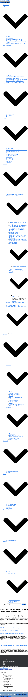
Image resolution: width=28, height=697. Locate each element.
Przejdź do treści (4, 668)
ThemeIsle (15, 666)
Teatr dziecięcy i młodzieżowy (16, 404)
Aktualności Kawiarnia (12, 471)
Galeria (14, 301)
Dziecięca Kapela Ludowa (12, 151)
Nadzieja (8, 162)
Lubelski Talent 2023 (14, 232)
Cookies (5, 659)
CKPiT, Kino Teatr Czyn (12, 305)
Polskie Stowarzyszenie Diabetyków (15, 82)
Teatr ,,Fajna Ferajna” (11, 155)
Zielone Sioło (9, 161)
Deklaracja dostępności (8, 661)
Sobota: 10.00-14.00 (14, 601)
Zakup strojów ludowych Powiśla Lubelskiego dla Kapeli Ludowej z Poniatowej (17, 236)
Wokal (11, 391)
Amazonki (8, 75)
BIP (4, 664)
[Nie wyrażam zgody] (10, 696)
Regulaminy (9, 508)
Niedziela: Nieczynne (14, 602)
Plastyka (11, 396)
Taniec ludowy (13, 401)
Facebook (4, 656)
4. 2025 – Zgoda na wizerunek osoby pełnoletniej (12, 633)
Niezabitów (9, 117)
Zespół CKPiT (9, 38)
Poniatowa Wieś (10, 114)
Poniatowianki (9, 159)
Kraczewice (9, 115)
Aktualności (6, 5)
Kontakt (8, 572)
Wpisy (14, 296)
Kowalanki (9, 157)
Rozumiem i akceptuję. (21, 694)
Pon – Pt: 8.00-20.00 (14, 600)
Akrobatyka (12, 398)
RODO (5, 662)
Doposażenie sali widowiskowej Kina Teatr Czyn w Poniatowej (18, 268)
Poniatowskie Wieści (11, 540)
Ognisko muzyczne (14, 435)
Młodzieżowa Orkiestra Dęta (16, 405)
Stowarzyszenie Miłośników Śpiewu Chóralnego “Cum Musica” (15, 77)
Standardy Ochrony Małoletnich (14, 39)
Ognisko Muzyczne (14, 393)
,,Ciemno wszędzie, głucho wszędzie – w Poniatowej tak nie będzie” (18, 226)
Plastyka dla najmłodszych (15, 394)
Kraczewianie (9, 158)
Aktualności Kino (10, 505)
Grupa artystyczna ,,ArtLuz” (16, 436)
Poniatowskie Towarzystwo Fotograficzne (16, 79)
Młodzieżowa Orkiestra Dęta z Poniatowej (16, 150)
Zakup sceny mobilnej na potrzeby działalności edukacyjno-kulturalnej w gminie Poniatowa (18, 241)
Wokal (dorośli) (13, 439)
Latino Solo (12, 434)
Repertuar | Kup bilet (11, 504)
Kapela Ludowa (10, 152)
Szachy (11, 403)
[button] (15, 35)
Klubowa (8, 472)
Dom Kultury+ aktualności (19, 266)
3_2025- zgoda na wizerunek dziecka (9, 630)
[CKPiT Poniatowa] (5, 0)
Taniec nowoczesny (14, 400)
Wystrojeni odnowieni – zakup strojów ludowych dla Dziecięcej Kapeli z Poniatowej (17, 229)
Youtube (4, 659)
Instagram (4, 657)
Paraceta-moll (9, 148)
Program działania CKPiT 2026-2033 (15, 43)
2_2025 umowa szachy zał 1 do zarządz (10, 628)
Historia (8, 36)
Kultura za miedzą (13, 233)
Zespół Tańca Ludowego (12, 154)
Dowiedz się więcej (5, 696)
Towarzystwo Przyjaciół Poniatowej (15, 81)
